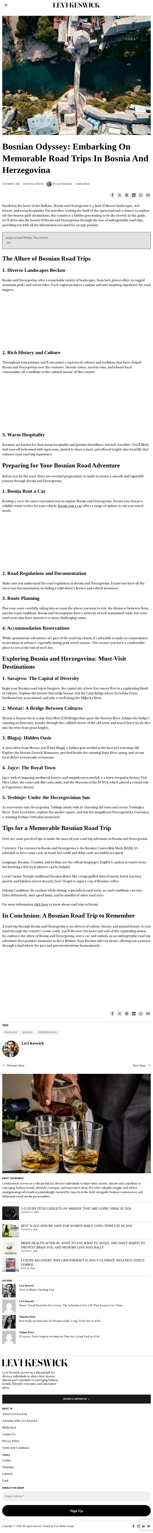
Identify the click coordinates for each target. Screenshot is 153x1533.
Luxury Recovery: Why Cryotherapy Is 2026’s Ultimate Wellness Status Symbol (82, 1262)
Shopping (8, 1467)
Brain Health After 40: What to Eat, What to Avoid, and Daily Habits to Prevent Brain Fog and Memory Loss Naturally (83, 1245)
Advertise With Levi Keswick (19, 1420)
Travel (39, 184)
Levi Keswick (64, 184)
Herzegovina (48, 1032)
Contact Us (8, 1434)
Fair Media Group (63, 1526)
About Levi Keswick (14, 1414)
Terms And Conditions (15, 1447)
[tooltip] (112, 195)
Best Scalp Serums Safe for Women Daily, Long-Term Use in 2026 (76, 1226)
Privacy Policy (10, 1441)
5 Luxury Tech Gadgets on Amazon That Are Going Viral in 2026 (76, 1208)
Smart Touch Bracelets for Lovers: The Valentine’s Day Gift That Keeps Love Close (71, 1305)
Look (5, 1480)
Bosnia (28, 1032)
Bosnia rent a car (70, 506)
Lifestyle (29, 184)
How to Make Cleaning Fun (36, 1289)
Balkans (11, 1032)
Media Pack (9, 1427)
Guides (6, 1460)
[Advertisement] (76, 323)
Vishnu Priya (26, 1332)
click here (41, 904)
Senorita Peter (27, 1316)
